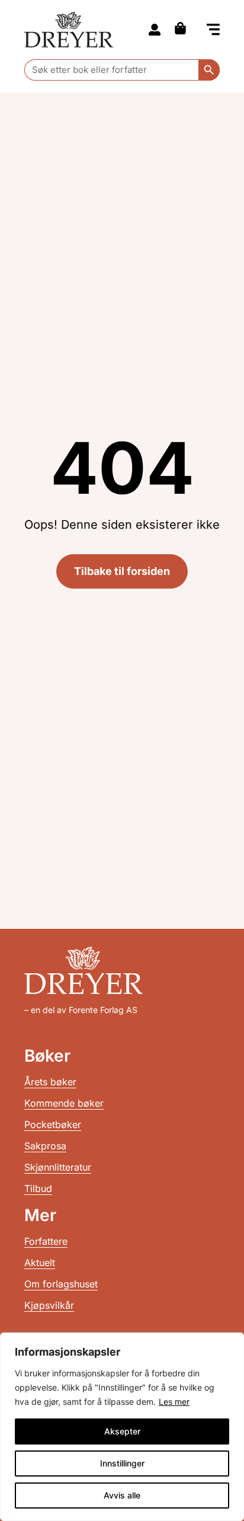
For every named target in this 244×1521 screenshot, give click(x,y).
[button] (213, 30)
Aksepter (122, 1431)
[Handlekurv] (183, 28)
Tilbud (38, 1188)
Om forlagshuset (61, 1284)
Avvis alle (122, 1495)
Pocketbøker (52, 1124)
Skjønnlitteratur (57, 1167)
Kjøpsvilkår (49, 1305)
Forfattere (46, 1241)
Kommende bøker (64, 1103)
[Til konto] (154, 30)
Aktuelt (39, 1262)
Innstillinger (122, 1463)
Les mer (174, 1402)
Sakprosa (45, 1146)
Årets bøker (50, 1082)
